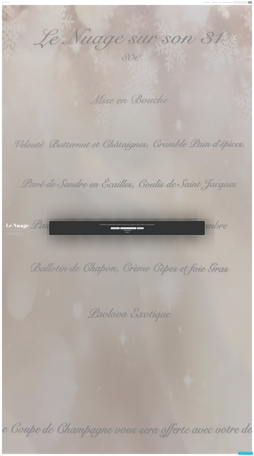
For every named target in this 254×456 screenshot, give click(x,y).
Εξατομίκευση (140, 228)
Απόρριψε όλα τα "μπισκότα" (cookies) (128, 228)
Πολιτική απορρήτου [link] (127, 230)
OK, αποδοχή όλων (115, 228)
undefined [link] (127, 231)
